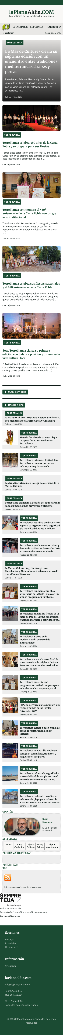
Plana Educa (40, 846)
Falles (9, 844)
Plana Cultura (30, 846)
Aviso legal (10, 966)
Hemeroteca (53, 27)
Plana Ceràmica (19, 846)
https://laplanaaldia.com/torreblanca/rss (22, 887)
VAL (59, 33)
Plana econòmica (52, 846)
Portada (9, 939)
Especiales (36, 27)
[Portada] (6, 27)
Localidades (20, 27)
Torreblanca (7, 32)
